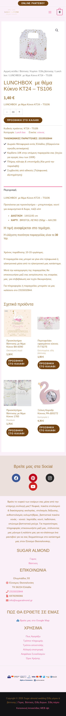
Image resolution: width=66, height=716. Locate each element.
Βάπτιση (24, 71)
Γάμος (21, 702)
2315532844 (16, 591)
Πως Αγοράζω (33, 636)
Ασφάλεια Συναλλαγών (33, 654)
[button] (33, 3)
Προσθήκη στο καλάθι (23, 120)
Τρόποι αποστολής (33, 645)
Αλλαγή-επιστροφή (33, 649)
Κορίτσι (33, 71)
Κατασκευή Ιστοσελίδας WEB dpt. (33, 708)
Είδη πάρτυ (53, 702)
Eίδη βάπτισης (46, 71)
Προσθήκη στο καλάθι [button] (16, 362)
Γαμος (33, 558)
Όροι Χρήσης (33, 658)
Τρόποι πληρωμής (33, 640)
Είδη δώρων (41, 702)
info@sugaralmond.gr (20, 600)
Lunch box (20, 132)
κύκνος (40, 132)
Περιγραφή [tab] (10, 189)
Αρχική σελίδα (11, 71)
